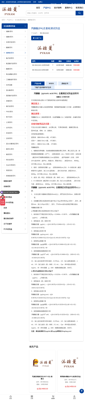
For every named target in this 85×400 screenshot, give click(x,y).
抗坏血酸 (9, 85)
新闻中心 (68, 8)
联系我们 (79, 8)
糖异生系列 (10, 149)
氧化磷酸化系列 (11, 74)
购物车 (53, 398)
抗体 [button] (5, 208)
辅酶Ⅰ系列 (9, 31)
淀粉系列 (9, 138)
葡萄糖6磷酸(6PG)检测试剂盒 (70, 376)
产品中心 (47, 8)
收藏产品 (38, 38)
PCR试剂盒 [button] (8, 229)
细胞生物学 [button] (8, 181)
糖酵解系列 (32, 20)
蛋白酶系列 (10, 90)
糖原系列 (9, 154)
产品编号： (35, 33)
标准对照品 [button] (8, 197)
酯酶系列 (9, 47)
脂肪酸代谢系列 (11, 95)
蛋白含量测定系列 (12, 144)
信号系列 (9, 128)
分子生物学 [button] (8, 224)
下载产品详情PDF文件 (43, 87)
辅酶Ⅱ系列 (9, 37)
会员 (74, 398)
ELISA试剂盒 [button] (9, 202)
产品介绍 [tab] (38, 83)
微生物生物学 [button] (9, 218)
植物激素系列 (10, 176)
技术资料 (58, 8)
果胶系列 (9, 170)
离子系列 (9, 117)
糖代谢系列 (10, 106)
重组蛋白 (7, 213)
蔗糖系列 (9, 101)
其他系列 (9, 133)
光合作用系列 (10, 165)
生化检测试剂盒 (20, 20)
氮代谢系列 (10, 58)
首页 (38, 8)
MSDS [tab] (51, 83)
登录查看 (76, 65)
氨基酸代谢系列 (11, 63)
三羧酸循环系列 (11, 79)
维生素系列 (10, 160)
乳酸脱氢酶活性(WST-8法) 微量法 (42, 378)
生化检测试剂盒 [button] (9, 26)
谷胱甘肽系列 (10, 42)
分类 (32, 398)
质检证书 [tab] (65, 83)
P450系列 (9, 111)
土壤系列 (9, 122)
